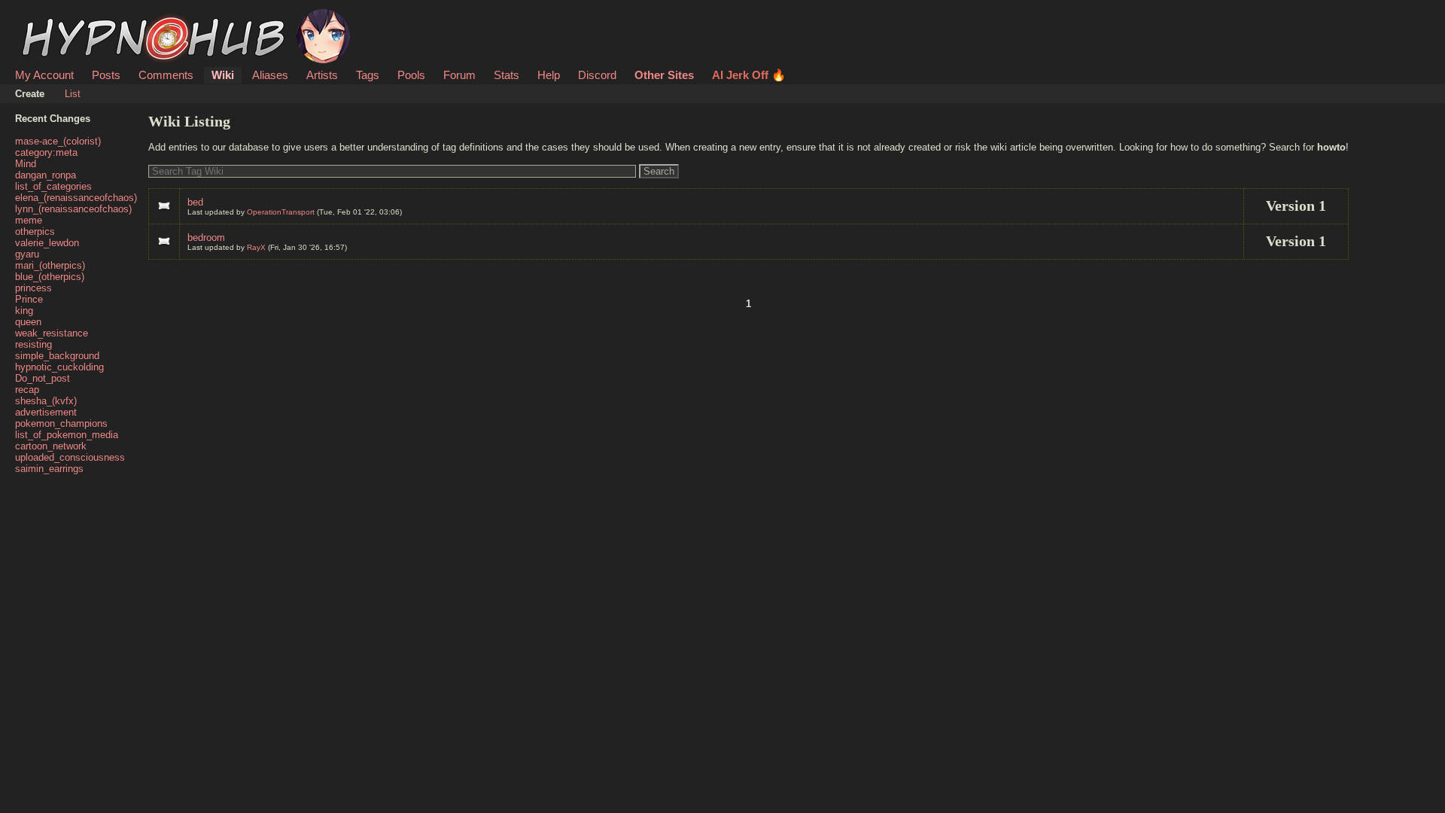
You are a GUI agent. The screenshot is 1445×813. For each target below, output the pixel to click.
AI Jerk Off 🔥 (749, 75)
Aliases (270, 75)
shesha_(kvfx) (46, 400)
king (24, 310)
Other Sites (664, 75)
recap (27, 389)
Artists (322, 75)
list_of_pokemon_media (66, 434)
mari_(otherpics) (50, 265)
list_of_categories (53, 186)
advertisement (46, 412)
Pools (411, 75)
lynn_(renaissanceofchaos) (73, 209)
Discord (597, 75)
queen (28, 321)
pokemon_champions (61, 423)
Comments (165, 75)
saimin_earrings (49, 468)
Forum (459, 75)
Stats (506, 75)
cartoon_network (51, 446)
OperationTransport (281, 212)
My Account (44, 75)
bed (195, 202)
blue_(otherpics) (49, 276)
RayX (256, 247)
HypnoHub (57, 17)
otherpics (35, 231)
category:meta (46, 152)
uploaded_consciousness (70, 457)
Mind (25, 163)
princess (33, 288)
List (73, 93)
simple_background (57, 355)
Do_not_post (42, 378)
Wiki (222, 75)
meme (28, 220)
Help (548, 75)
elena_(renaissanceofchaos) (76, 197)
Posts (106, 75)
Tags (367, 75)
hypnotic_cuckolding (59, 367)
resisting (33, 344)
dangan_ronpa (45, 175)
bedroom (206, 237)
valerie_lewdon (47, 242)
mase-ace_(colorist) (58, 141)
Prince (29, 299)
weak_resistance (51, 333)
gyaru (27, 254)
